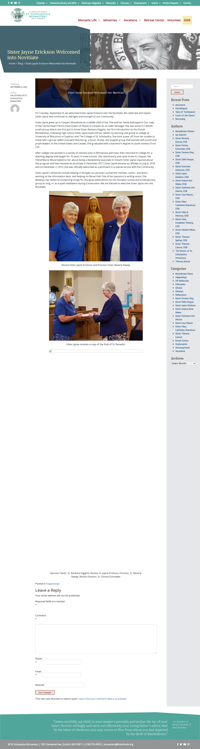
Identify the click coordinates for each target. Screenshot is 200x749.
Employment (140, 2)
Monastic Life (87, 20)
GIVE (187, 20)
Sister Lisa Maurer (184, 322)
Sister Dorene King (184, 298)
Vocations (130, 20)
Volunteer (174, 20)
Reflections (180, 294)
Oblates (179, 291)
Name (38, 660)
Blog (20, 63)
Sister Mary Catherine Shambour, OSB (185, 205)
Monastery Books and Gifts (63, 2)
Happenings (53, 583)
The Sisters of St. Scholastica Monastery (18, 98)
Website (39, 685)
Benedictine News (184, 273)
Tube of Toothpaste (185, 111)
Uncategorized (182, 347)
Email (38, 673)
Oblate (178, 287)
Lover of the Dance (185, 115)
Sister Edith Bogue (184, 301)
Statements (181, 344)
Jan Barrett (180, 134)
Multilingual (181, 108)
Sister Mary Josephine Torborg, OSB (184, 223)
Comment (40, 617)
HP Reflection (182, 280)
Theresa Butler (182, 261)
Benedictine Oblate (184, 131)
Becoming (180, 118)
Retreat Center (154, 20)
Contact (187, 2)
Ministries (110, 20)
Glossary (125, 2)
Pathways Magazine (91, 2)
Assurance (180, 104)
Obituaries (111, 2)
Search (155, 2)
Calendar (40, 2)
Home (12, 63)
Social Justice (181, 340)
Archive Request (170, 2)
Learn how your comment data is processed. (102, 698)
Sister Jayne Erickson (185, 305)
